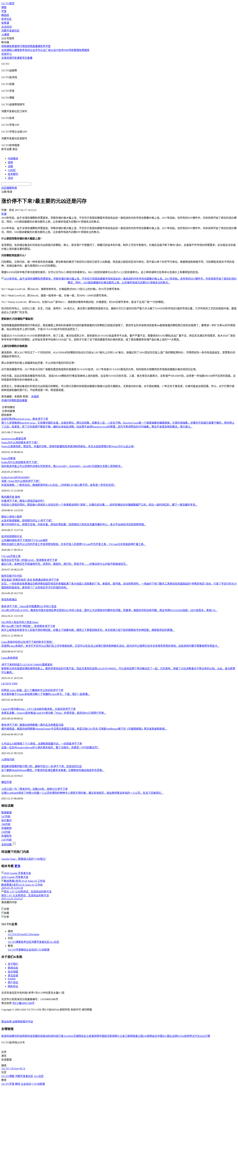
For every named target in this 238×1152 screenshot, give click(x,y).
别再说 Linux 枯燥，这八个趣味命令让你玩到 (32, 690)
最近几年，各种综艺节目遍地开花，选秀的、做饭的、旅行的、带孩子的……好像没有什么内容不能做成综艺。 (64, 564)
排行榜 (21, 46)
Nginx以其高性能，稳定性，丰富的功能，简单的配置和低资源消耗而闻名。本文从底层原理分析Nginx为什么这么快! (67, 446)
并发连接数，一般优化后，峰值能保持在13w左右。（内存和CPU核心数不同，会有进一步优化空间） (58, 485)
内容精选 (13, 158)
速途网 (95, 1036)
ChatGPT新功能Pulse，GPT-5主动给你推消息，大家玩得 (38, 709)
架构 (17, 497)
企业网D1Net (177, 1036)
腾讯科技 (17, 1036)
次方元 (196, 1036)
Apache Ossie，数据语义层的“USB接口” (23, 859)
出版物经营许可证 (22, 1021)
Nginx (4, 458)
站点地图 (13, 971)
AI (2, 759)
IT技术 (59, 50)
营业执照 (6, 1021)
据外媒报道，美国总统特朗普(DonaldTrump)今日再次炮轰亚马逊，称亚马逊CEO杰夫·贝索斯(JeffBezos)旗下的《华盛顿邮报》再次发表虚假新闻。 (84, 728)
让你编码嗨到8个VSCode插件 (24, 540)
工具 (18, 556)
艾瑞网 (77, 1036)
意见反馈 (13, 975)
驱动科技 (48, 1036)
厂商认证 (50, 50)
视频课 (5, 46)
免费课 (5, 23)
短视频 (28, 46)
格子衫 (13, 576)
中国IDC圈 (163, 1036)
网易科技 (27, 1036)
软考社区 (6, 19)
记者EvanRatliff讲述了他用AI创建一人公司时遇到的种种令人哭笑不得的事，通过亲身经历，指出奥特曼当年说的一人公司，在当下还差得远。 (82, 792)
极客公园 (138, 1036)
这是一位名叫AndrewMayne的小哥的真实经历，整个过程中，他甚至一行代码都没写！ (50, 747)
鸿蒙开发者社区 (10, 30)
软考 (22, 50)
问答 (14, 57)
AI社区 (12, 170)
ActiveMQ (13, 477)
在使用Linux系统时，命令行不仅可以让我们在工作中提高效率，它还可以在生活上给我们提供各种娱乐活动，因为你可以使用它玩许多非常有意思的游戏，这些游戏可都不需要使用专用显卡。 (110, 645)
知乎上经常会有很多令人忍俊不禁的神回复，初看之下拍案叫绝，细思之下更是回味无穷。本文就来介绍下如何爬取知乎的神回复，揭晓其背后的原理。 (88, 630)
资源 (9, 57)
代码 (19, 576)
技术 (3, 536)
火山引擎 (205, 1036)
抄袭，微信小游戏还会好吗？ (23, 500)
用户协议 (13, 982)
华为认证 (40, 50)
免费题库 (84, 50)
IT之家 (121, 1036)
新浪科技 (6, 1036)
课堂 (19, 57)
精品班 (5, 15)
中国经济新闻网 (108, 1036)
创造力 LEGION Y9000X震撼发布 (26, 664)
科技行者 (58, 1036)
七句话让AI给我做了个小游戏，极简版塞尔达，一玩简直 (41, 743)
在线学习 (6, 54)
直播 (29, 57)
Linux (4, 657)
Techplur (34, 934)
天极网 (35, 396)
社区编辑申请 (9, 187)
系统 (10, 657)
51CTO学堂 (14, 949)
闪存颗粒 (11, 400)
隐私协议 (13, 986)
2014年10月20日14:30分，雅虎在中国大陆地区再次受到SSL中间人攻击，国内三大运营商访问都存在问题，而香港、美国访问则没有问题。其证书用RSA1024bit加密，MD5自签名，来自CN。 (109, 610)
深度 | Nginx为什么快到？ (21, 481)
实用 (23, 438)
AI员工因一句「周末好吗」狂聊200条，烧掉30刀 (34, 789)
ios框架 (17, 438)
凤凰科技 (37, 1036)
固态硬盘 (22, 400)
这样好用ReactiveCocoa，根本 (24, 419)
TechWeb (68, 1036)
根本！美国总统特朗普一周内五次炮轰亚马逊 (32, 724)
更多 (17, 866)
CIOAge (20, 934)
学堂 (3, 11)
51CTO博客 (14, 942)
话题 (10, 166)
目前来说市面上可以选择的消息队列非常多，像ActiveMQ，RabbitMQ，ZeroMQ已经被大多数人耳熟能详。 (62, 466)
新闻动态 (13, 967)
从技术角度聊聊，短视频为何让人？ (27, 520)
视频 (10, 162)
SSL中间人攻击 (10, 622)
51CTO (12, 934)
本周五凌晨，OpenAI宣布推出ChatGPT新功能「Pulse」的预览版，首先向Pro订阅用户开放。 (53, 713)
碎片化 (18, 536)
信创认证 (30, 50)
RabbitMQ (24, 477)
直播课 (36, 46)
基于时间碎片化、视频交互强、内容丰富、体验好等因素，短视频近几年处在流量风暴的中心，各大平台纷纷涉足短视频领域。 (73, 524)
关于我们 (13, 964)
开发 (11, 497)
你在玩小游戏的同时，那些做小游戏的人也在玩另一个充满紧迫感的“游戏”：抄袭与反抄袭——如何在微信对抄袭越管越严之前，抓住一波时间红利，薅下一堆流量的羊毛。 (99, 504)
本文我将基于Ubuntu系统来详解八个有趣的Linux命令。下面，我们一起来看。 (45, 694)
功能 (10, 458)
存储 (3, 400)
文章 (3, 57)
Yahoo (35, 622)
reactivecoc (7, 438)
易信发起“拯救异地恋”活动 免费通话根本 (30, 579)
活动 (10, 178)
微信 (3, 516)
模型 (3, 782)
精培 (23, 949)
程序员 (5, 576)
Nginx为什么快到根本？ (20, 442)
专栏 (24, 57)
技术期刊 (13, 174)
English (12, 978)
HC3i (27, 934)
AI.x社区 (54, 942)
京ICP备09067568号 (23, 1003)
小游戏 (10, 516)
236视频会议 (150, 1036)
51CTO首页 (7, 3)
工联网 (129, 1036)
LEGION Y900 (9, 683)
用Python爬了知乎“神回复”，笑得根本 (28, 626)
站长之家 (86, 1036)
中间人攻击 (25, 622)
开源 (9, 782)
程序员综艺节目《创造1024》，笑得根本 (29, 560)
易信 (3, 599)
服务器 (5, 497)
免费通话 (11, 599)
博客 (3, 7)
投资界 (188, 1036)
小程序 (18, 516)
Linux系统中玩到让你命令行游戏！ (27, 642)
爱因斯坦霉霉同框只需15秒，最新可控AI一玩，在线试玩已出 (41, 766)
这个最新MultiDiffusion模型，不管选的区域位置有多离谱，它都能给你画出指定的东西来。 (53, 770)
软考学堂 (45, 46)
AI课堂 (5, 34)
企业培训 (6, 26)
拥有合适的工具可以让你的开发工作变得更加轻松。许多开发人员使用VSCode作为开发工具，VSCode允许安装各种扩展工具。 (73, 544)
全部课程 (6, 50)
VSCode (5, 556)
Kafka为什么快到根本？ (20, 462)
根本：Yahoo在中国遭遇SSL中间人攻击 (29, 606)
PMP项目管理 (71, 50)
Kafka (4, 477)
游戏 (15, 657)
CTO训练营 (43, 949)
